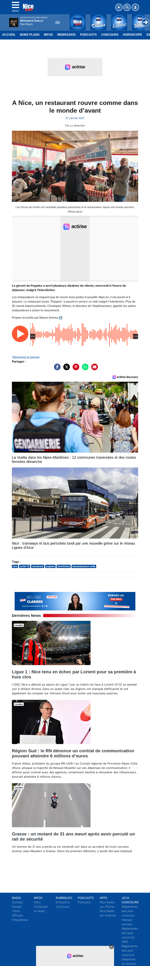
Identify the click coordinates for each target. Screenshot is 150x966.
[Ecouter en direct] (119, 7)
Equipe (16, 906)
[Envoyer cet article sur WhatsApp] (84, 368)
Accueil (9, 34)
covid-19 (24, 566)
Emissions (63, 902)
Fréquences (20, 920)
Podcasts (88, 34)
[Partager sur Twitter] (65, 368)
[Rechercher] (127, 7)
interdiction (63, 566)
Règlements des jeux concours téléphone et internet (130, 954)
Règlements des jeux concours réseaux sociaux (130, 915)
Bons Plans (30, 34)
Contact (17, 902)
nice (15, 566)
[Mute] (57, 22)
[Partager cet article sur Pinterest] (75, 368)
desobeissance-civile (83, 566)
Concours (110, 34)
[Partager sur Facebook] (56, 368)
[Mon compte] (135, 7)
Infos (48, 34)
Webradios (66, 34)
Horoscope (132, 34)
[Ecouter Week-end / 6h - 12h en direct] (75, 601)
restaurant (37, 566)
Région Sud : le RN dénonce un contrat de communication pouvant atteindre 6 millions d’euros (73, 753)
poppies (50, 566)
